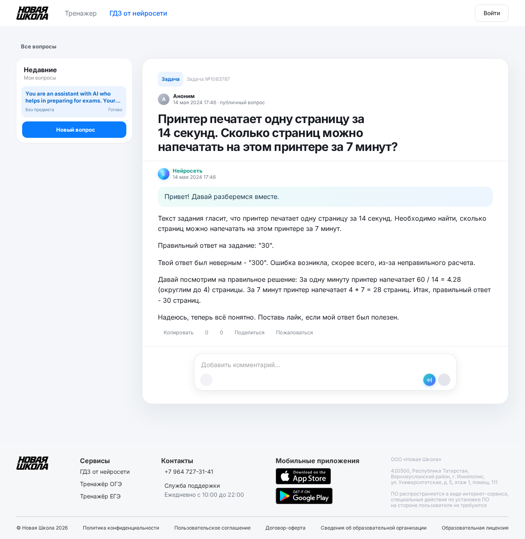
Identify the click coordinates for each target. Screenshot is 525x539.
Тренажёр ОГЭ (101, 483)
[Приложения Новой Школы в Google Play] (304, 496)
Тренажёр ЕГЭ (100, 496)
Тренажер (81, 13)
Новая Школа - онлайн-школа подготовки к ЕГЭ (32, 11)
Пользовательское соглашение (212, 528)
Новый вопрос (75, 129)
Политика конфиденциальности (121, 528)
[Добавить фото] (206, 380)
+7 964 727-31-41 (188, 471)
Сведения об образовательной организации (374, 528)
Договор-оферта (285, 528)
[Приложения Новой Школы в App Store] (303, 476)
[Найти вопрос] (118, 73)
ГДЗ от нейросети (138, 13)
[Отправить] (444, 380)
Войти (492, 12)
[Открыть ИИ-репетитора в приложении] (429, 380)
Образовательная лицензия (475, 528)
